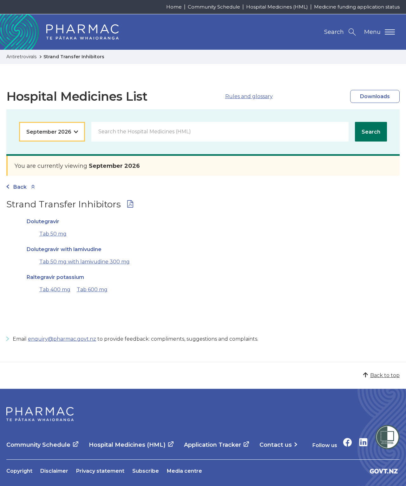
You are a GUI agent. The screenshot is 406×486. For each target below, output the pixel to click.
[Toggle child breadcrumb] (33, 187)
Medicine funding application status (357, 7)
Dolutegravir (43, 221)
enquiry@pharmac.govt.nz (62, 339)
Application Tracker (212, 444)
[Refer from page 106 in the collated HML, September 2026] (130, 205)
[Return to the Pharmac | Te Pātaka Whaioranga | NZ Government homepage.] (40, 414)
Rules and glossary (249, 96)
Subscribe (145, 471)
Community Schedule (214, 7)
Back (20, 187)
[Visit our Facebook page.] (347, 442)
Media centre (184, 471)
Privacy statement (100, 471)
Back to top (385, 375)
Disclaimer (54, 471)
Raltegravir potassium (55, 277)
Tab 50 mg (53, 234)
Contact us (275, 444)
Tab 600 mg (92, 290)
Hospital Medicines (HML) (277, 7)
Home (174, 7)
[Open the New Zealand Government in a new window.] (384, 471)
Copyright (19, 471)
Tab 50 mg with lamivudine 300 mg (84, 262)
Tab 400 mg (54, 290)
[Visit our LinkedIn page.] (363, 442)
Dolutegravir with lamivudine (64, 249)
